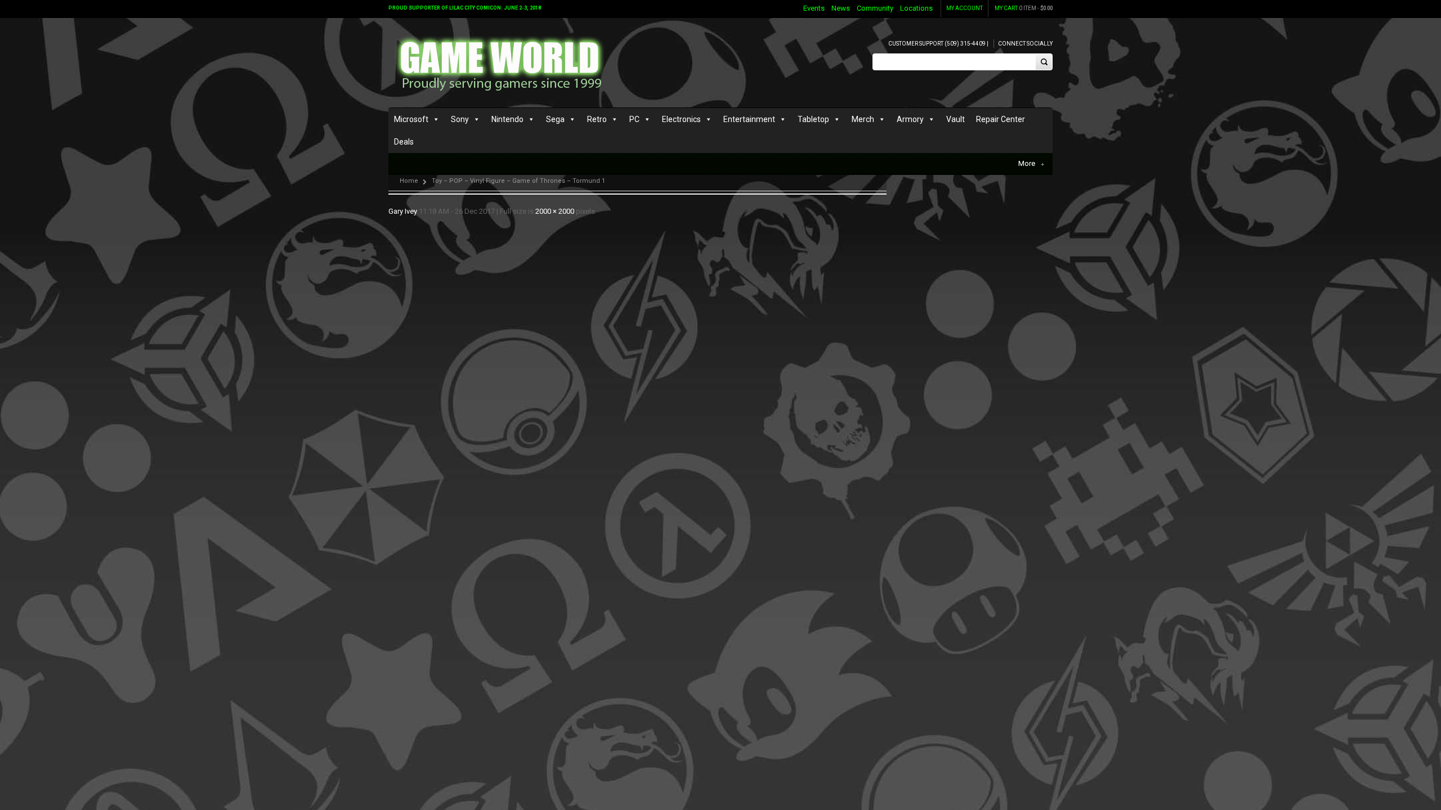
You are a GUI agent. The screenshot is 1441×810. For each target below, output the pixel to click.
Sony (460, 119)
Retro (597, 119)
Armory (910, 119)
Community (875, 8)
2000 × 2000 (554, 211)
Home (409, 180)
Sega (555, 119)
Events (814, 8)
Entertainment (749, 119)
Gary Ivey (402, 211)
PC (634, 119)
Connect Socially (1025, 43)
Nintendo (507, 119)
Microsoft (411, 119)
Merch (863, 119)
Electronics (681, 119)
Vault (955, 119)
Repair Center (1000, 119)
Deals (404, 141)
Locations (916, 8)
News (840, 8)
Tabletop (813, 119)
